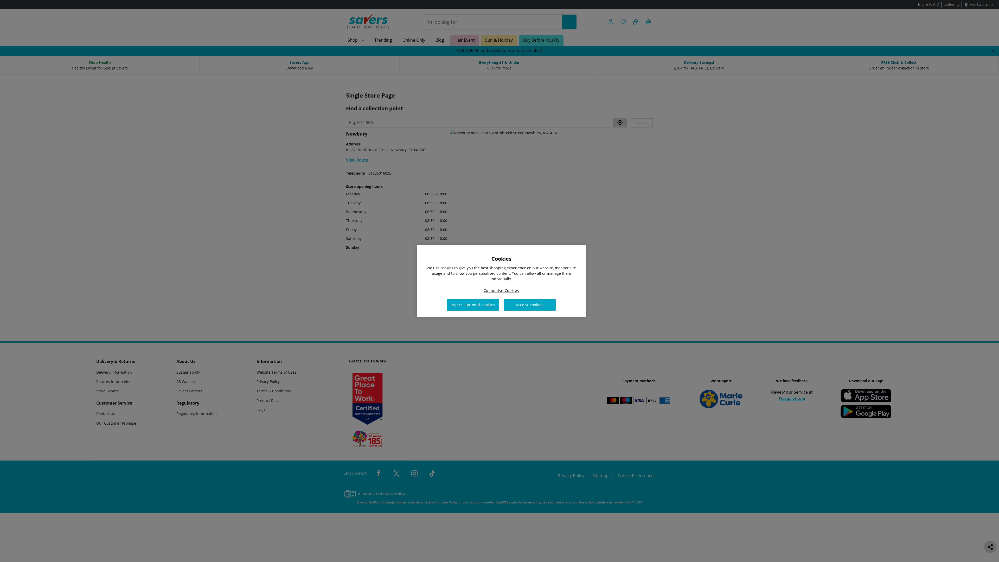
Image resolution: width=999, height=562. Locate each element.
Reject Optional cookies (473, 304)
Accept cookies (530, 304)
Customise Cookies (501, 290)
